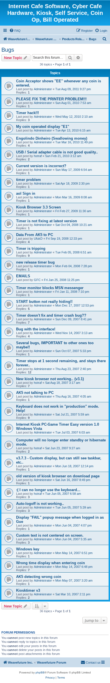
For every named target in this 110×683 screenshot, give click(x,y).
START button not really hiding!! (44, 301)
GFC (37, 280)
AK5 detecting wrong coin (38, 577)
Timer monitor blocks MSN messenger (49, 288)
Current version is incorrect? (41, 166)
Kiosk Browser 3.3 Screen (38, 207)
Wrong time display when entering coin (50, 563)
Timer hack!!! (27, 113)
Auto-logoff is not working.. (40, 504)
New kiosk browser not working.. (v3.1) (50, 379)
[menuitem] (15, 30)
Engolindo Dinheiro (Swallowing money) (51, 138)
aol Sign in (25, 193)
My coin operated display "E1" (42, 126)
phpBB (40, 672)
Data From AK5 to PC (34, 235)
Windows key (27, 549)
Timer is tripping (30, 248)
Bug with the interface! (35, 329)
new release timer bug (35, 262)
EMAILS (23, 276)
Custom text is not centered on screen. (49, 535)
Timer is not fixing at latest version (46, 221)
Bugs (7, 50)
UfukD (38, 238)
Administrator (43, 89)
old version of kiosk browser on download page (58, 476)
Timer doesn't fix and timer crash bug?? (51, 315)
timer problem (28, 180)
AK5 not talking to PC (35, 393)
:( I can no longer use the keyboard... (48, 490)
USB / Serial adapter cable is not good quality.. (57, 152)
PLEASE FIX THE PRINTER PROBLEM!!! (51, 99)
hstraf (38, 156)
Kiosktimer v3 (28, 590)
